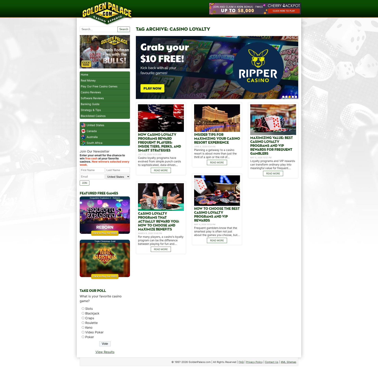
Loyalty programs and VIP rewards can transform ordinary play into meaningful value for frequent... (272, 164)
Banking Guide (90, 104)
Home (84, 74)
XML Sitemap (288, 362)
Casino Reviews (91, 92)
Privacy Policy (254, 362)
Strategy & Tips (91, 110)
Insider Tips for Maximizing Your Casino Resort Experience (217, 138)
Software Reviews (92, 98)
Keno (89, 327)
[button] (283, 97)
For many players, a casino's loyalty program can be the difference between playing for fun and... (160, 240)
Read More (161, 170)
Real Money (88, 80)
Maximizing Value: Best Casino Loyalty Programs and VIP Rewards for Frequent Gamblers (271, 146)
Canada (92, 131)
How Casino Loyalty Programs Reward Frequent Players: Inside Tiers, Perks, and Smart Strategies (159, 142)
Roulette (91, 323)
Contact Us (271, 362)
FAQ (241, 362)
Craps (89, 318)
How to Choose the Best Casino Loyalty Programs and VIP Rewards (217, 214)
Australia (92, 137)
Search (123, 29)
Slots (89, 309)
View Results (104, 352)
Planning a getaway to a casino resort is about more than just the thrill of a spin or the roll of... (215, 153)
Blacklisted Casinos (93, 115)
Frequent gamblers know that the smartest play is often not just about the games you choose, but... (217, 231)
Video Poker (94, 332)
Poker (89, 337)
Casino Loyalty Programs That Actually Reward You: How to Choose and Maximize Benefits (158, 221)
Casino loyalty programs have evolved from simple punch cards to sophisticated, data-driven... (159, 161)
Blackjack (92, 313)
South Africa (94, 142)
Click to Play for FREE (105, 233)
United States (95, 125)
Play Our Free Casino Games (99, 86)
